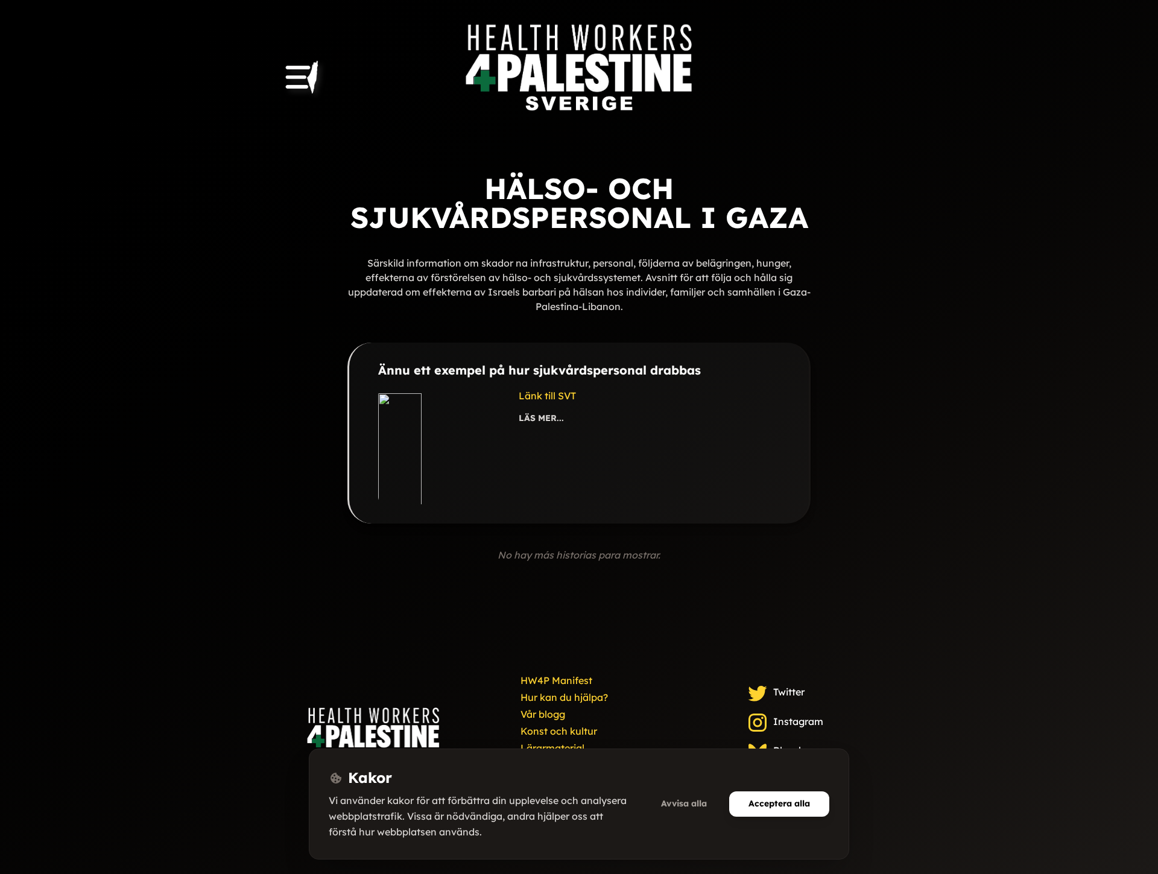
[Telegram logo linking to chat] (373, 739)
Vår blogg (542, 714)
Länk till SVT (547, 396)
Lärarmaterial (552, 748)
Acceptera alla (779, 803)
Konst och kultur (558, 731)
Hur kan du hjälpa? (564, 697)
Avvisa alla (684, 803)
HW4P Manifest (556, 680)
